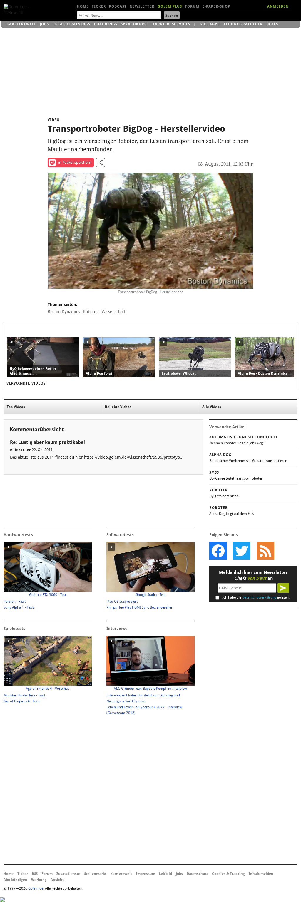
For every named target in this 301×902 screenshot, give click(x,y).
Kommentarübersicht (37, 429)
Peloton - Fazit (15, 601)
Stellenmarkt (95, 874)
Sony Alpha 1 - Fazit (19, 607)
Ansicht (57, 880)
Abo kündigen (15, 880)
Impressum (145, 874)
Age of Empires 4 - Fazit (22, 701)
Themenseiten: (62, 304)
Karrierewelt (21, 24)
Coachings (105, 24)
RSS (35, 874)
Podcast (118, 6)
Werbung (39, 880)
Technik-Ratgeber (243, 24)
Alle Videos (211, 407)
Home (83, 6)
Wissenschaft (114, 311)
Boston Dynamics (64, 311)
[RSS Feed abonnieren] (265, 551)
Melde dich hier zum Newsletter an (253, 575)
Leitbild (165, 874)
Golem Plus (170, 6)
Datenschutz (197, 874)
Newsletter (142, 6)
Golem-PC (210, 24)
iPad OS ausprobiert (122, 601)
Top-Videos (16, 407)
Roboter (90, 311)
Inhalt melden (261, 874)
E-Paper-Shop (216, 6)
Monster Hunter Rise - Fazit (24, 695)
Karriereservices (171, 24)
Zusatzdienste (68, 874)
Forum (192, 6)
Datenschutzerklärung (259, 597)
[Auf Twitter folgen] (241, 551)
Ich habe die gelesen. (256, 597)
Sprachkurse (135, 24)
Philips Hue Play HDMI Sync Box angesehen (139, 607)
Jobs (44, 24)
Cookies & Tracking (228, 874)
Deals (272, 24)
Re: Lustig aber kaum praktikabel (47, 442)
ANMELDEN (278, 6)
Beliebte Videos (118, 407)
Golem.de (35, 888)
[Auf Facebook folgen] (218, 551)
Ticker (99, 6)
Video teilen (100, 162)
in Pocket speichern (74, 162)
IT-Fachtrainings (71, 24)
